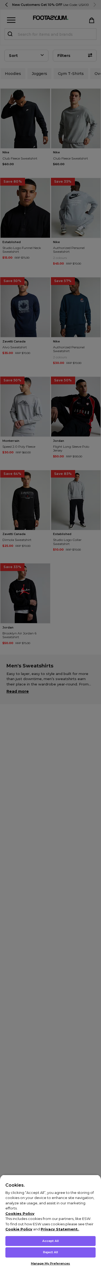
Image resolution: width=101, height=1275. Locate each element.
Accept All (50, 1241)
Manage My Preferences (50, 1263)
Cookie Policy (18, 1229)
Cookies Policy (19, 1213)
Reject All (50, 1252)
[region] (50, 1225)
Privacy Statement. (60, 1229)
